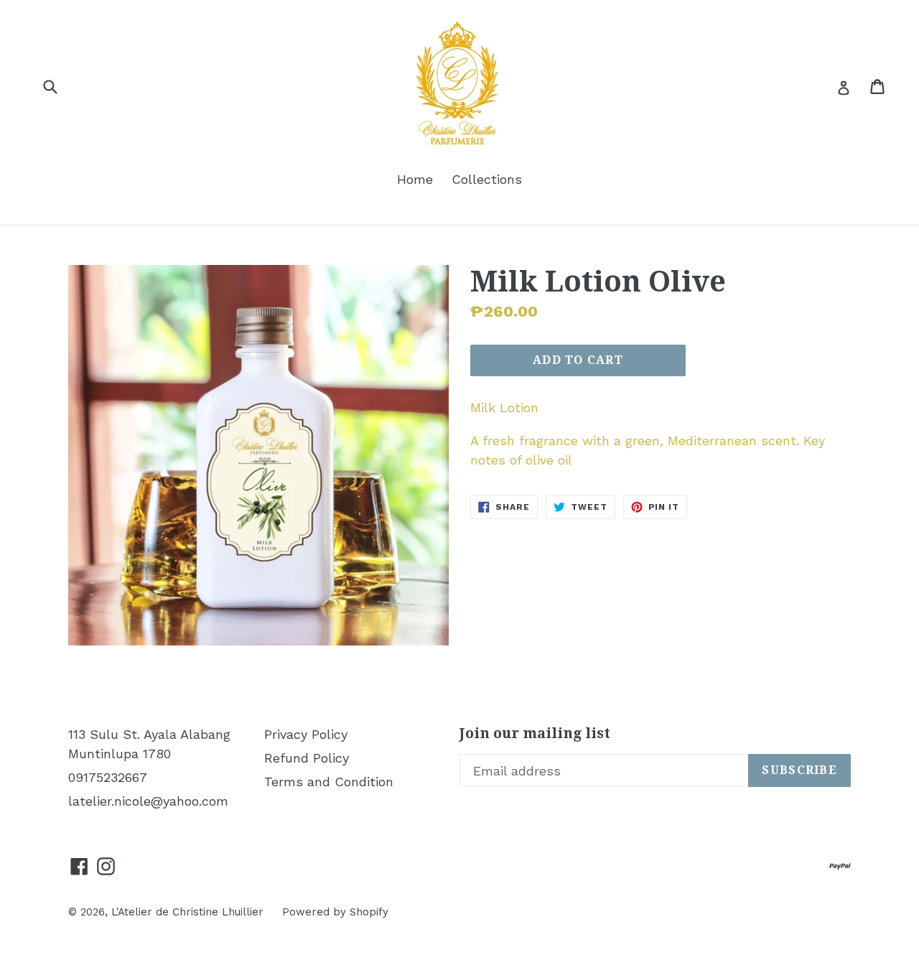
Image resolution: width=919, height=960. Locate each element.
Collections (487, 179)
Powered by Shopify (335, 911)
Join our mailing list (535, 733)
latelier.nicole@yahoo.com (148, 800)
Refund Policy (306, 757)
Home (415, 179)
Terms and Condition (328, 781)
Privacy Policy (305, 734)
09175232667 (107, 777)
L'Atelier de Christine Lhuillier (187, 911)
